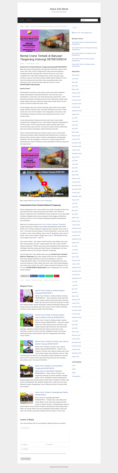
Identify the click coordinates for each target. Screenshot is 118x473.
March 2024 (75, 175)
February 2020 (76, 335)
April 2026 (75, 86)
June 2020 (75, 321)
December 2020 (76, 306)
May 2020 (75, 324)
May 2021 (74, 289)
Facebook (34, 276)
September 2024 (77, 153)
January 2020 (76, 338)
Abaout (29, 20)
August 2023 (75, 200)
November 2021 (76, 271)
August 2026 (75, 75)
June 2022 (75, 249)
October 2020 (76, 314)
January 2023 (76, 224)
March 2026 (75, 89)
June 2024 (75, 164)
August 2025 (75, 114)
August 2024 (75, 157)
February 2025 (76, 135)
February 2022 (76, 260)
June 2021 (75, 285)
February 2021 (76, 299)
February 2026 (76, 93)
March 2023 (75, 217)
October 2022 (76, 235)
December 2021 (76, 267)
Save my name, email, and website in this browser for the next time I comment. (44, 453)
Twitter (42, 276)
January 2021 (76, 303)
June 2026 (75, 78)
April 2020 (75, 328)
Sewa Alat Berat (59, 8)
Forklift (74, 369)
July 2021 (74, 281)
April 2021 (75, 292)
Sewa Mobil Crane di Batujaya (42, 200)
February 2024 (76, 178)
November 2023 (76, 189)
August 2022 (75, 242)
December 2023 (76, 185)
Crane (27, 26)
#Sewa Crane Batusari (51, 280)
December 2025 (76, 100)
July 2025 (75, 118)
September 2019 (76, 353)
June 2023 (75, 207)
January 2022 (76, 264)
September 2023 (77, 196)
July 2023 (75, 203)
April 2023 (75, 214)
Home (22, 20)
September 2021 (76, 278)
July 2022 (74, 246)
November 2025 (76, 103)
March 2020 (75, 331)
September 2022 (76, 239)
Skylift (73, 372)
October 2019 (76, 349)
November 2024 (76, 146)
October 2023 (76, 192)
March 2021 (75, 296)
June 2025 (75, 121)
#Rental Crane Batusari (34, 280)
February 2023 (76, 221)
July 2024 (75, 160)
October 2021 (76, 274)
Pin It (57, 276)
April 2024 (75, 171)
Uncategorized (76, 376)
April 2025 (75, 128)
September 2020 (77, 317)
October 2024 (76, 150)
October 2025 (76, 107)
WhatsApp (49, 276)
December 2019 (76, 342)
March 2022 (75, 257)
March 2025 (75, 132)
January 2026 (76, 96)
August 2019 (75, 356)
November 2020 (76, 310)
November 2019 (76, 346)
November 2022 (76, 232)
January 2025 (76, 139)
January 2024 (76, 182)
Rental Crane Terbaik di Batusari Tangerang (51, 224)
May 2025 (75, 125)
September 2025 (77, 110)
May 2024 (75, 167)
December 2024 (76, 143)
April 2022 (75, 253)
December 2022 (76, 228)
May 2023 (75, 210)
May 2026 (75, 82)
